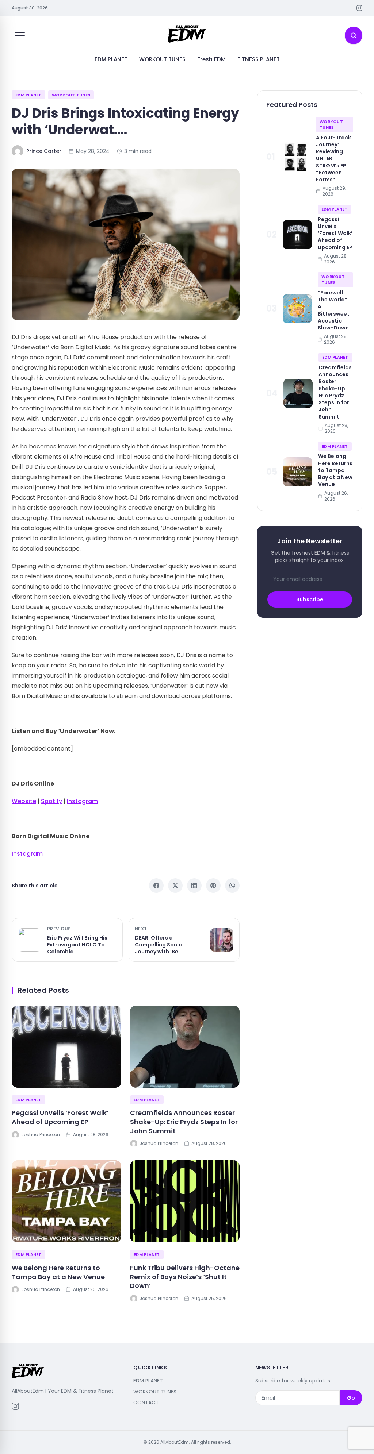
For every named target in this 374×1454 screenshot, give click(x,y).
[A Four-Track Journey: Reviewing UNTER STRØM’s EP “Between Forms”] (295, 156)
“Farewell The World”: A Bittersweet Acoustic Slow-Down (334, 310)
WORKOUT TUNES (162, 59)
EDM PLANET (111, 59)
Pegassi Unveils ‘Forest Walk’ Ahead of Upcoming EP (60, 1117)
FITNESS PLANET (258, 59)
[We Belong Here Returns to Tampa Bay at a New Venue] (66, 1201)
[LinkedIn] (194, 885)
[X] (175, 885)
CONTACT (146, 1402)
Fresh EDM (211, 59)
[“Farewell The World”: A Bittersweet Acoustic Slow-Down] (297, 308)
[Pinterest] (213, 885)
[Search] (353, 35)
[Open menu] (20, 35)
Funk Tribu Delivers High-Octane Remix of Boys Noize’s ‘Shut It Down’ (185, 1277)
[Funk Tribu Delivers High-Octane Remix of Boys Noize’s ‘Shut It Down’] (185, 1201)
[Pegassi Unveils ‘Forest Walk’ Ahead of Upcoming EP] (66, 1047)
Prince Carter (43, 151)
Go (351, 1397)
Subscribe (309, 599)
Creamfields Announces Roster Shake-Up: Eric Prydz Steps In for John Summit (184, 1121)
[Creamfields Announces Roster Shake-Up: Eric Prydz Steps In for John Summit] (185, 1047)
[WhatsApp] (232, 885)
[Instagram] (359, 8)
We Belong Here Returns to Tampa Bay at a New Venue (58, 1272)
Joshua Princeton (40, 1135)
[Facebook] (156, 885)
